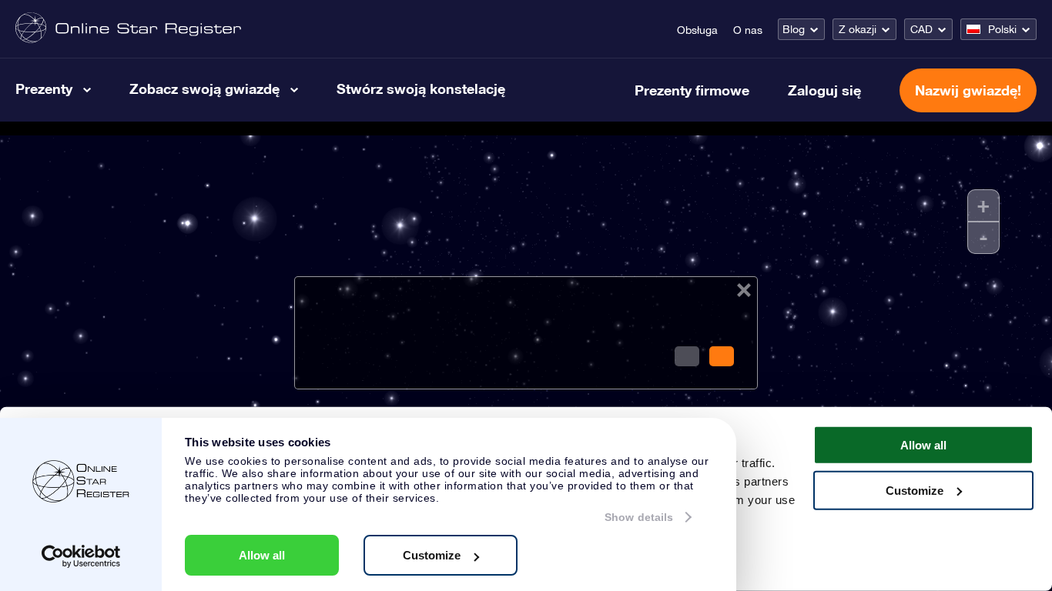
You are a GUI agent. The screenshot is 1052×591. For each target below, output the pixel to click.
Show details (639, 517)
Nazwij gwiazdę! (968, 90)
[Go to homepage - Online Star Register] (128, 28)
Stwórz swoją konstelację (421, 88)
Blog (793, 29)
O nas (747, 30)
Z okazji (857, 29)
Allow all (262, 555)
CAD (921, 29)
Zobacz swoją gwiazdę (204, 88)
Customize (432, 555)
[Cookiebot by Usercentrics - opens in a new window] (81, 556)
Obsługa (697, 30)
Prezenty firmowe (692, 90)
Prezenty (43, 88)
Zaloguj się (824, 90)
